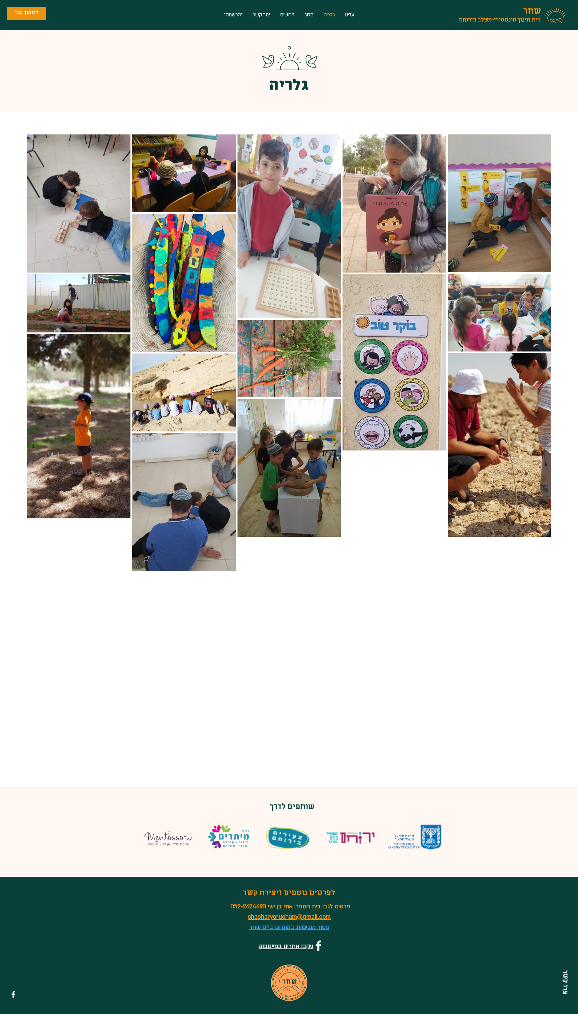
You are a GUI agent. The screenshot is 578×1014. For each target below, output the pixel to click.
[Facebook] (318, 946)
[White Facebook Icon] (13, 994)
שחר (532, 12)
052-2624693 (248, 906)
